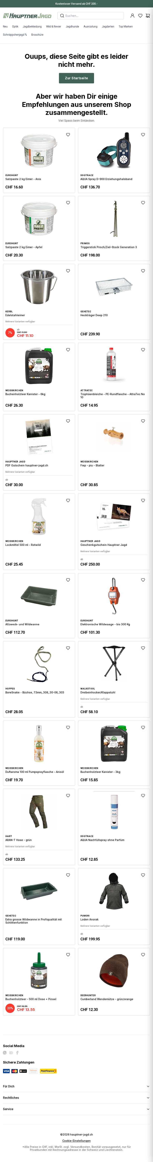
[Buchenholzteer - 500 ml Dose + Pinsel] (39, 981)
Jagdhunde (72, 26)
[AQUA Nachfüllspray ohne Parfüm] (114, 827)
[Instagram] (4, 1052)
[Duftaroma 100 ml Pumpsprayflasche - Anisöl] (39, 753)
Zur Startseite (76, 78)
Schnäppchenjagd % (15, 34)
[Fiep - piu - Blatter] (114, 452)
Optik (15, 26)
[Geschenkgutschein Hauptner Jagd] (114, 532)
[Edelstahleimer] (39, 302)
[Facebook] (17, 1052)
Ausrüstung (90, 26)
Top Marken (126, 26)
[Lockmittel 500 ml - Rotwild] (39, 532)
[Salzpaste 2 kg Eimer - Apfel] (39, 228)
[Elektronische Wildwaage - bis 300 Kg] (114, 605)
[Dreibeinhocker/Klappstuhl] (114, 679)
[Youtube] (11, 1052)
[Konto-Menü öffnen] (132, 16)
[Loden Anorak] (114, 906)
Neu (5, 26)
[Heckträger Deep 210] (114, 302)
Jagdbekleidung (32, 26)
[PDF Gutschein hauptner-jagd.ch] (39, 452)
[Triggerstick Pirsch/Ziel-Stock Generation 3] (114, 228)
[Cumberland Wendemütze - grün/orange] (114, 981)
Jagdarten (108, 26)
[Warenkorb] (148, 15)
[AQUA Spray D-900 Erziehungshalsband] (114, 160)
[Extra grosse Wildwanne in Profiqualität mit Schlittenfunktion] (39, 906)
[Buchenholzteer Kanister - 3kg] (114, 753)
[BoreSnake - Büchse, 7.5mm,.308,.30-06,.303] (39, 679)
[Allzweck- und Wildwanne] (39, 605)
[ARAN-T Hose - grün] (39, 827)
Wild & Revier (53, 26)
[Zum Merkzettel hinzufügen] (68, 134)
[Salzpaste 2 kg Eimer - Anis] (39, 160)
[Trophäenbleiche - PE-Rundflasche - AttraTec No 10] (114, 377)
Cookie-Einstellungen (76, 1140)
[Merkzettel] (140, 15)
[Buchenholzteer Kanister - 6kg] (39, 377)
